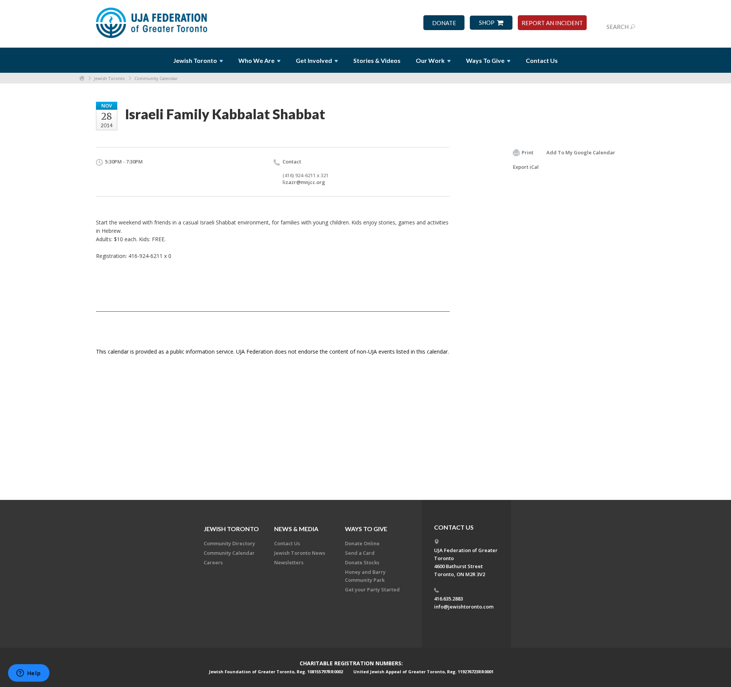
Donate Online (362, 543)
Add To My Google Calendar (580, 152)
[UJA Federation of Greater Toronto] (152, 20)
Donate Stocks (362, 562)
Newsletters (288, 562)
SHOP (487, 22)
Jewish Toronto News (299, 552)
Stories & (377, 60)
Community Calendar (156, 78)
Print (527, 152)
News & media (296, 528)
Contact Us (542, 60)
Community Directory (229, 543)
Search (618, 26)
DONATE (444, 23)
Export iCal (526, 166)
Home (82, 78)
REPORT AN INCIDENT (552, 23)
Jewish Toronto (109, 78)
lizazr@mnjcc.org (304, 182)
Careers (213, 562)
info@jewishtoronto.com (463, 606)
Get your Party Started (372, 589)
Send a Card (360, 552)
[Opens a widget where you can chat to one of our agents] (28, 673)
